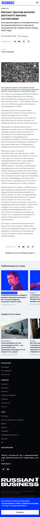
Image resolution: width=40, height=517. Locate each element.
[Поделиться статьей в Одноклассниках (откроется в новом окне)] (24, 41)
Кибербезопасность (10, 435)
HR (2, 442)
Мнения (4, 391)
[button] (37, 2)
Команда (5, 367)
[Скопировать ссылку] (28, 41)
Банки (3, 423)
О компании (6, 371)
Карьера (4, 431)
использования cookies (11, 503)
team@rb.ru (6, 464)
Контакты (5, 374)
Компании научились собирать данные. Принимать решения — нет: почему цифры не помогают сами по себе (14, 298)
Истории (4, 388)
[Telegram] (3, 469)
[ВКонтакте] (8, 469)
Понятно (20, 512)
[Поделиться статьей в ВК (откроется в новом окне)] (19, 41)
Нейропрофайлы (8, 395)
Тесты (4, 406)
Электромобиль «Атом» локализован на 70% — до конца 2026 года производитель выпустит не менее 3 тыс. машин (13, 347)
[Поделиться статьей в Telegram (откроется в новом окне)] (15, 41)
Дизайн (4, 439)
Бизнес (4, 427)
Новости (5, 8)
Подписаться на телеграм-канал (19, 253)
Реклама (5, 416)
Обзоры (4, 399)
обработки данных (30, 503)
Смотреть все (7, 447)
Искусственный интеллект (12, 420)
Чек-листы (5, 403)
